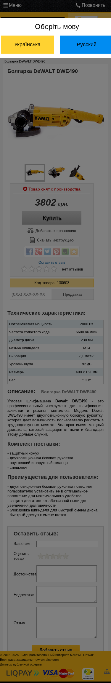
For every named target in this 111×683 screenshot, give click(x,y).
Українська (27, 44)
